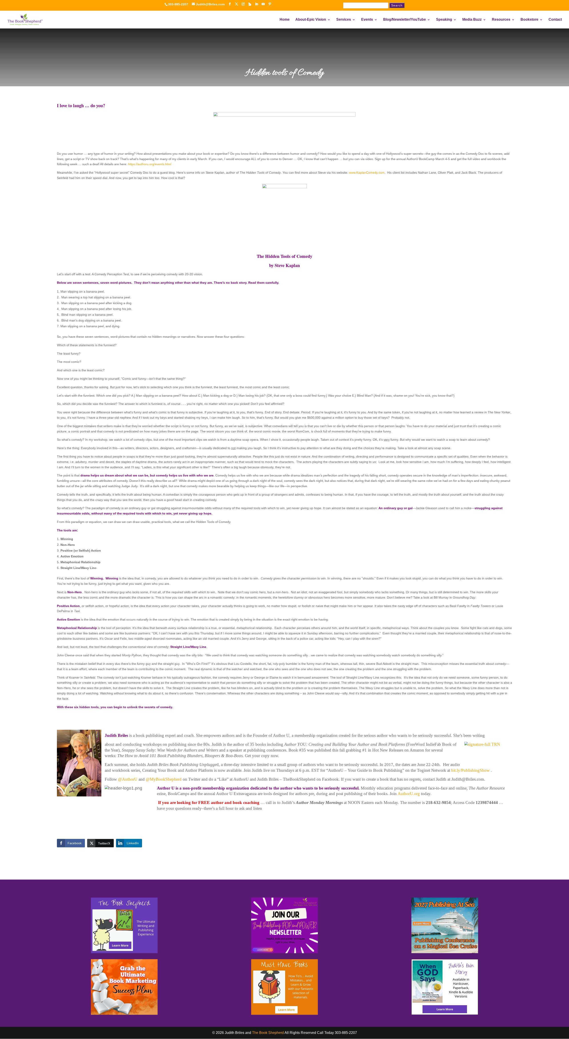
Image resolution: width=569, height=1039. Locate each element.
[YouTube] (263, 4)
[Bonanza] (249, 4)
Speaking (444, 19)
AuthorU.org (409, 793)
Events (367, 19)
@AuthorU (127, 779)
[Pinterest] (269, 4)
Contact (555, 19)
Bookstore (529, 19)
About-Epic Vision (310, 19)
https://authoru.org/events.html (149, 164)
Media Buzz (472, 19)
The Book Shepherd (268, 1033)
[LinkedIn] (256, 4)
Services (343, 19)
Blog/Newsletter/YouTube (404, 19)
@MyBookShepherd (164, 779)
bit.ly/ (470, 770)
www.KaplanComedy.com (367, 172)
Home (285, 19)
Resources (501, 19)
